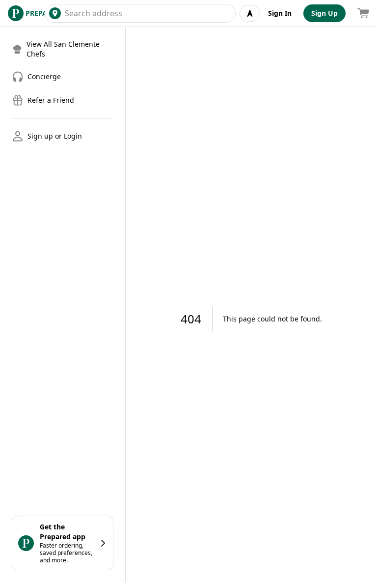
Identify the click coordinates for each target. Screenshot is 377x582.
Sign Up (324, 13)
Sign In (280, 13)
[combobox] (148, 13)
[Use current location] (250, 13)
